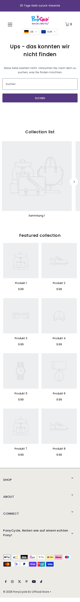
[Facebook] (6, 582)
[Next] (74, 182)
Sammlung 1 (37, 215)
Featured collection (40, 235)
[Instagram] (12, 582)
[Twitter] (19, 582)
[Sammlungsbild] (37, 176)
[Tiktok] (41, 582)
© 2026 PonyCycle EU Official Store (26, 592)
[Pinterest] (26, 582)
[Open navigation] (10, 24)
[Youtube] (34, 582)
